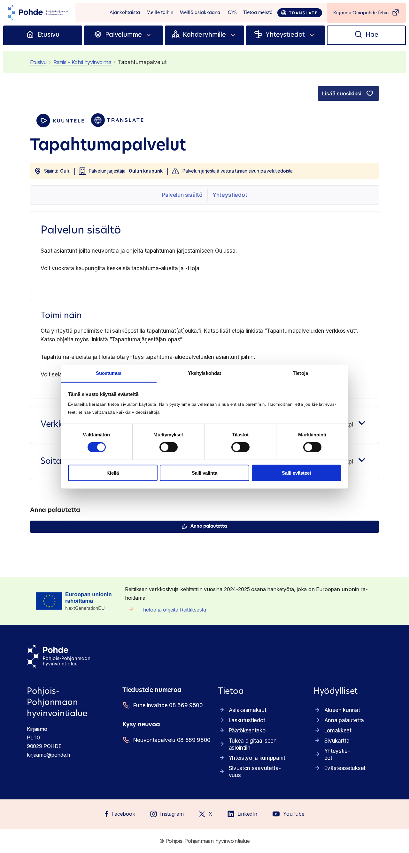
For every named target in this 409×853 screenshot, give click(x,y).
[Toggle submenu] (149, 35)
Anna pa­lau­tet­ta (208, 526)
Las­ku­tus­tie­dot (247, 720)
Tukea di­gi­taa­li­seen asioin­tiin (253, 744)
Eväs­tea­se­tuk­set (345, 768)
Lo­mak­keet (337, 730)
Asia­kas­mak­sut (247, 710)
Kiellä (112, 473)
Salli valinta (204, 473)
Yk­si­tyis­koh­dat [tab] (204, 373)
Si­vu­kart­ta (337, 741)
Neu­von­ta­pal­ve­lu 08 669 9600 (167, 740)
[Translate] (299, 12)
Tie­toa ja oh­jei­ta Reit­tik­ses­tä (174, 609)
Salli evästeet (296, 473)
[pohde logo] (37, 12)
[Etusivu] (30, 35)
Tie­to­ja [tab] (300, 373)
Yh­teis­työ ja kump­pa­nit (257, 758)
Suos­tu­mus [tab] (109, 373)
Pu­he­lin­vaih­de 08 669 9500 (167, 705)
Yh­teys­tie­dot (229, 195)
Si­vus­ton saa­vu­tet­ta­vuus (255, 771)
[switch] (168, 447)
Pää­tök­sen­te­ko (247, 730)
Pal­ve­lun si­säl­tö (182, 195)
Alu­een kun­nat (342, 710)
